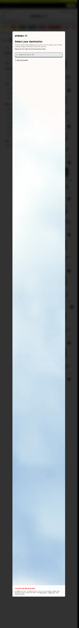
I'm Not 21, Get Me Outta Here (25, 588)
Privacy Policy (43, 592)
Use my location (21, 60)
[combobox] (39, 54)
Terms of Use (51, 592)
